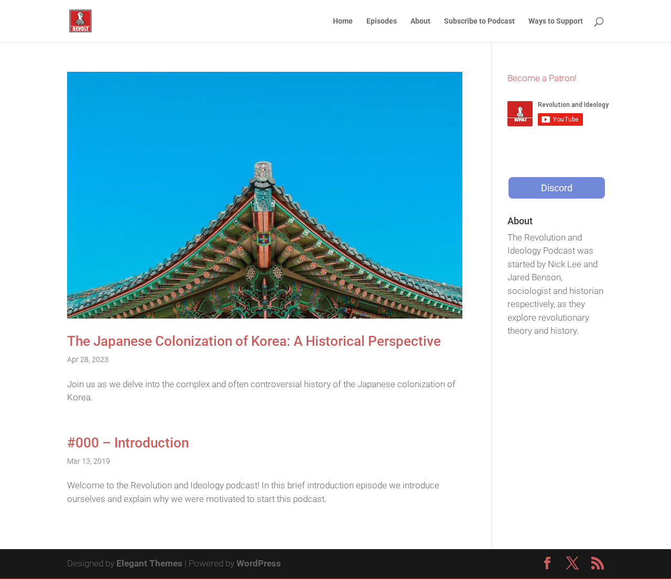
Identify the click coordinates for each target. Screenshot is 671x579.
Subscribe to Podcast (479, 21)
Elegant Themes (149, 563)
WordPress (258, 563)
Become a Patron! (542, 78)
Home (343, 21)
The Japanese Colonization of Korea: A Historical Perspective (254, 341)
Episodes (381, 21)
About (420, 21)
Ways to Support (555, 21)
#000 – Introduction (128, 443)
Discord (556, 187)
